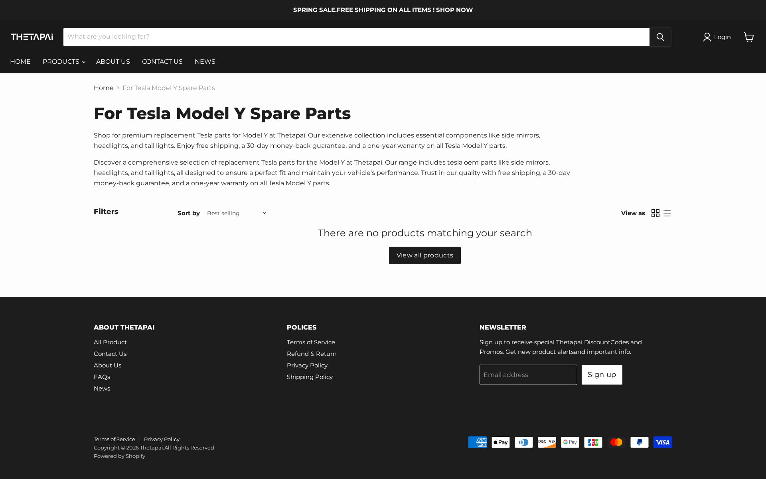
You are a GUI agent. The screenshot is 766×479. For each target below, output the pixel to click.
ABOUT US (113, 61)
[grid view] (655, 213)
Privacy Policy (307, 365)
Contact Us (110, 353)
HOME (20, 61)
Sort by (189, 213)
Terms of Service (311, 342)
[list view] (666, 213)
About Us (107, 365)
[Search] (660, 37)
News (102, 388)
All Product (110, 342)
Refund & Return (312, 353)
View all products (425, 255)
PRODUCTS (62, 61)
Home (104, 88)
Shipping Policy (310, 377)
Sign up (602, 374)
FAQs (102, 377)
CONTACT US (162, 61)
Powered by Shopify (119, 456)
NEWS (205, 61)
